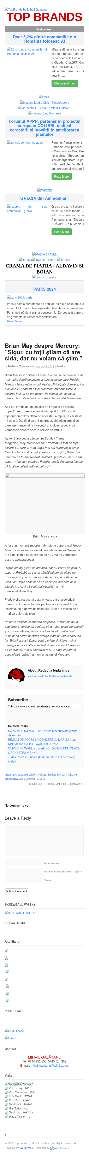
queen (8, 779)
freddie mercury (57, 774)
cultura (42, 774)
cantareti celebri (27, 774)
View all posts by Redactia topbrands (52, 676)
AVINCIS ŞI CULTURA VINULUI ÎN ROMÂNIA (55, 784)
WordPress (26, 1148)
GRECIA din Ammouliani (44, 198)
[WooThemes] (60, 1148)
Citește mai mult (64, 83)
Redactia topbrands (20, 366)
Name (52, 862)
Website (48, 880)
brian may (10, 774)
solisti (22, 779)
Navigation (43, 29)
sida (15, 779)
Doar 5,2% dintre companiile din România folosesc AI (44, 39)
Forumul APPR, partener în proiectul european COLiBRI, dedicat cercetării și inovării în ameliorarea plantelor (45, 127)
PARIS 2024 (44, 289)
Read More (61, 176)
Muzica (61, 366)
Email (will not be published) (63, 871)
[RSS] (11, 714)
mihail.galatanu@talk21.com (50, 1065)
